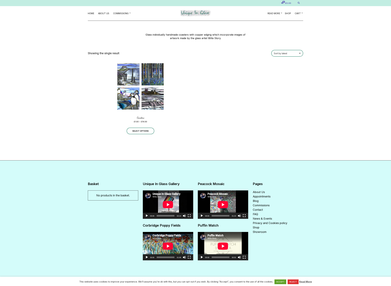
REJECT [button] (293, 282)
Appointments (261, 196)
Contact (258, 209)
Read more (274, 13)
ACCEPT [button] (280, 282)
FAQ (255, 214)
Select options (140, 131)
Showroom (260, 231)
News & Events (262, 218)
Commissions (121, 13)
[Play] (146, 215)
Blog (256, 200)
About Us (103, 13)
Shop (288, 13)
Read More (305, 281)
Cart (298, 13)
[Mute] (184, 215)
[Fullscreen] (189, 215)
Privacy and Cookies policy (270, 223)
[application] (168, 204)
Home (91, 13)
